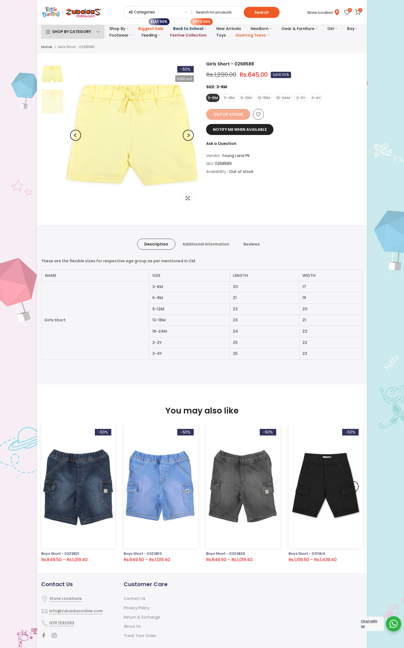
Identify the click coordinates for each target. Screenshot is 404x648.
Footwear (119, 35)
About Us (132, 626)
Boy (351, 28)
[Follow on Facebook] (43, 635)
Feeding (149, 35)
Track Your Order (140, 635)
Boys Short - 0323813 (143, 553)
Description (156, 244)
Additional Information (205, 244)
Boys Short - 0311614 (307, 553)
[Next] (188, 135)
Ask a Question (221, 143)
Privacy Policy (137, 608)
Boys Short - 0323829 (225, 553)
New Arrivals (228, 28)
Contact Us (134, 598)
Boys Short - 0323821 (60, 553)
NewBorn (260, 28)
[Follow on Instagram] (54, 635)
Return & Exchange (142, 617)
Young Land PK (236, 155)
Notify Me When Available (240, 129)
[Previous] (75, 135)
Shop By (117, 28)
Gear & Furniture (297, 28)
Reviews (251, 244)
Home (46, 46)
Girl (330, 28)
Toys (221, 35)
